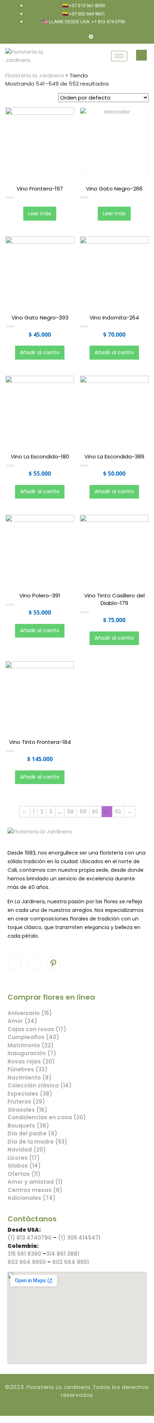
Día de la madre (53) (37, 1141)
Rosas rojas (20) (31, 1061)
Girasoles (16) (27, 1110)
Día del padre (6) (32, 1133)
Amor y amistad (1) (35, 1182)
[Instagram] (78, 37)
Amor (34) (22, 1021)
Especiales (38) (30, 1093)
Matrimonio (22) (31, 1045)
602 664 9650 (27, 1262)
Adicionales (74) (32, 1198)
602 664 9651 (70, 1262)
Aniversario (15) (30, 1013)
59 (83, 811)
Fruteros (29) (26, 1101)
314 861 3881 (62, 1254)
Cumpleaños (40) (33, 1037)
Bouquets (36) (28, 1125)
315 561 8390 (24, 1254)
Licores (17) (24, 1158)
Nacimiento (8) (30, 1077)
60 (95, 811)
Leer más (39, 213)
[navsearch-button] (141, 55)
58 (70, 811)
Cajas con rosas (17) (37, 1029)
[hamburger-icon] (119, 56)
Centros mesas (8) (35, 1190)
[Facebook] (66, 37)
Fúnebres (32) (28, 1069)
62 (118, 811)
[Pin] (91, 37)
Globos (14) (24, 1165)
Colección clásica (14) (40, 1085)
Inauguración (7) (32, 1053)
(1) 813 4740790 (30, 1237)
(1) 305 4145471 (79, 1237)
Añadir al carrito (39, 352)
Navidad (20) (27, 1149)
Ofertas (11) (24, 1174)
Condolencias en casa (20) (47, 1117)
